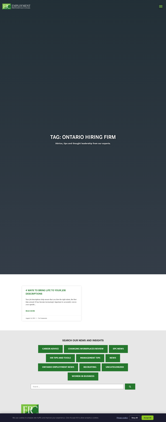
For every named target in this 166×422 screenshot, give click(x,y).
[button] (161, 6)
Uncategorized (115, 367)
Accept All (147, 417)
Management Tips (90, 358)
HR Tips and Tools (60, 358)
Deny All (135, 417)
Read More (30, 311)
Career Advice (50, 349)
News (113, 358)
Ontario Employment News (58, 367)
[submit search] (130, 387)
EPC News (118, 349)
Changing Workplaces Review (86, 349)
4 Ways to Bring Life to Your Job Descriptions (46, 291)
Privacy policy (122, 418)
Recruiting (89, 367)
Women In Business (83, 376)
